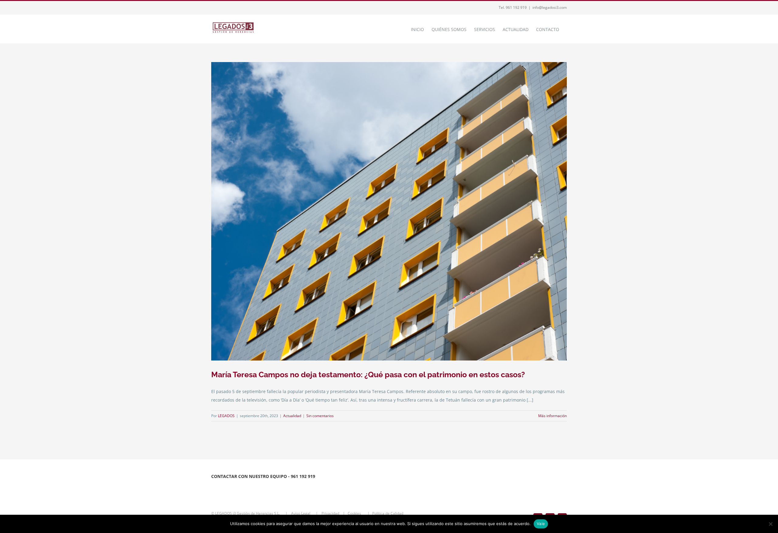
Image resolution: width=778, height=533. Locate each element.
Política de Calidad (389, 513)
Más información (552, 415)
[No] (770, 524)
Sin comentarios (320, 415)
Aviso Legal (301, 513)
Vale (541, 523)
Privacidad (331, 513)
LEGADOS (226, 415)
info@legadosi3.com (549, 7)
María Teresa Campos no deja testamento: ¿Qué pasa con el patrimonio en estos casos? (368, 374)
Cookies (356, 513)
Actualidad (292, 415)
